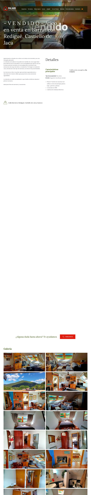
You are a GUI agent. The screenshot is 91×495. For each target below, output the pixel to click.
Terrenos (30, 9)
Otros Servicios (70, 9)
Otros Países (55, 9)
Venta (43, 9)
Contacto (77, 9)
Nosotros (24, 9)
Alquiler (48, 9)
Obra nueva (37, 9)
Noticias (62, 9)
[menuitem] (82, 9)
